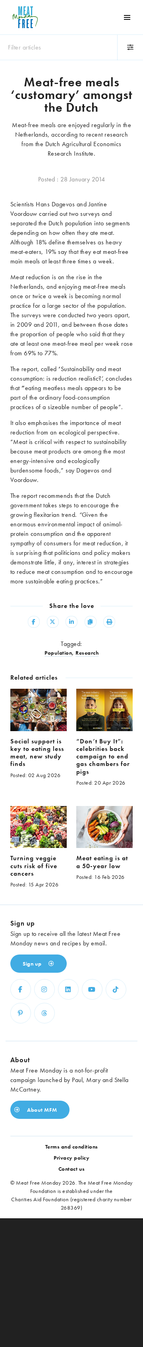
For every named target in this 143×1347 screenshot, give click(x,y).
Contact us (71, 1168)
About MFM (41, 1109)
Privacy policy (71, 1157)
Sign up (33, 963)
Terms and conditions (71, 1146)
